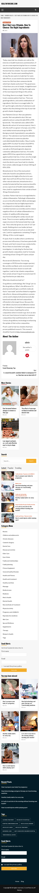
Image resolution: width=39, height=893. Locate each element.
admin (5, 30)
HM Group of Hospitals (23, 819)
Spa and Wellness (8, 623)
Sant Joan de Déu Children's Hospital (24, 831)
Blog (22, 881)
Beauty (5, 531)
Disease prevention (9, 550)
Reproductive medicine (10, 616)
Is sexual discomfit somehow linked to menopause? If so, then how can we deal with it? (19, 372)
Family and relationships (20, 494)
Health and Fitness (7, 430)
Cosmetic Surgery (8, 542)
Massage (5, 586)
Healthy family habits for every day (24, 499)
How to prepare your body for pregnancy (24, 477)
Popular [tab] (11, 468)
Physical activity (28, 516)
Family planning (18, 474)
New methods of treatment (11, 605)
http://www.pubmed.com (25, 332)
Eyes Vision (6, 557)
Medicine (6, 594)
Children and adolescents (11, 535)
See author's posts (27, 348)
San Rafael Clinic (7, 831)
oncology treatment (21, 827)
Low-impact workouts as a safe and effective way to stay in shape (10, 443)
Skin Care (6, 619)
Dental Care (6, 546)
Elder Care (6, 553)
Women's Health (6, 22)
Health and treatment (27, 400)
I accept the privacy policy (12, 666)
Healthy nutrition (31, 504)
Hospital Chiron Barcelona (10, 823)
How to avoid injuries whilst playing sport (25, 519)
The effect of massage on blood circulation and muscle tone (29, 410)
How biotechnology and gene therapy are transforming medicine (23, 487)
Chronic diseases (8, 539)
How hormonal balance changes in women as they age (9, 410)
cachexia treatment (8, 819)
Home (17, 881)
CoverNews (28, 888)
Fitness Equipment (7, 428)
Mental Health (7, 601)
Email (3, 659)
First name (5, 651)
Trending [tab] (18, 468)
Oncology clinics (8, 827)
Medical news (18, 483)
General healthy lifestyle (21, 495)
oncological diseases (27, 823)
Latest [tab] (3, 468)
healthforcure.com (9, 3)
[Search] (35, 9)
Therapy (5, 630)
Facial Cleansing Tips (9, 367)
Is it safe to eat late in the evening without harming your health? (24, 508)
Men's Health (25, 402)
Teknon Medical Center (9, 834)
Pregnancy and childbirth (28, 474)
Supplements (7, 627)
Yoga (13, 436)
